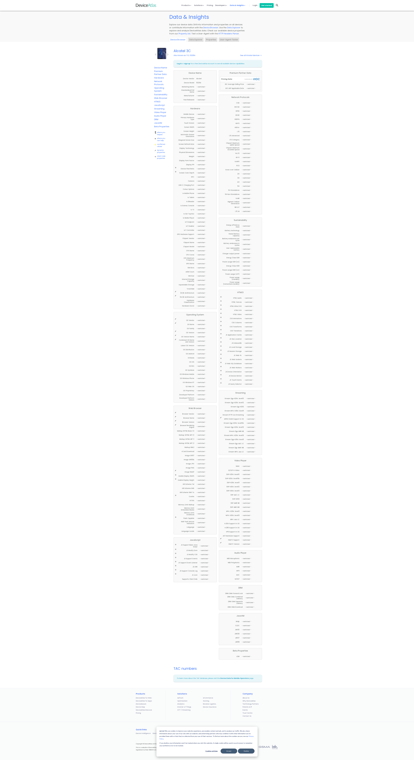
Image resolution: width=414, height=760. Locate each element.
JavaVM (158, 123)
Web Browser (160, 98)
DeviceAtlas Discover (144, 710)
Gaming (206, 701)
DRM (156, 119)
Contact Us (247, 716)
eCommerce (208, 698)
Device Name (160, 67)
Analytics (180, 704)
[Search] (277, 6)
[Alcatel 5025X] (155, 54)
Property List (185, 33)
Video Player (160, 112)
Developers (220, 5)
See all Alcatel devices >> (251, 55)
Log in (179, 64)
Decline (246, 751)
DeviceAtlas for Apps (144, 701)
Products (185, 5)
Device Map (140, 707)
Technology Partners (251, 704)
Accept (228, 751)
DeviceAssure (141, 704)
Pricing (210, 5)
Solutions (198, 5)
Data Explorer (233, 27)
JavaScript (159, 105)
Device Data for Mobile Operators (234, 678)
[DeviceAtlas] (146, 6)
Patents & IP (247, 707)
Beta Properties (161, 126)
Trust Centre (247, 713)
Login (255, 5)
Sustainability (160, 94)
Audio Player (160, 116)
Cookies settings (211, 751)
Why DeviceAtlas (249, 701)
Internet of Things (184, 707)
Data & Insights (237, 5)
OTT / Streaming (183, 710)
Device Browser (210, 27)
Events (245, 710)
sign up (187, 64)
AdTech (180, 698)
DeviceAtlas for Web (144, 698)
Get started (266, 5)
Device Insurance (209, 707)
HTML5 (157, 101)
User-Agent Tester (229, 39)
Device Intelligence (143, 733)
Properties (211, 39)
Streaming (159, 108)
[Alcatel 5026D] (167, 54)
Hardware (159, 77)
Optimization (182, 701)
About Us (246, 698)
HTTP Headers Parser (228, 33)
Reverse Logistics (209, 704)
